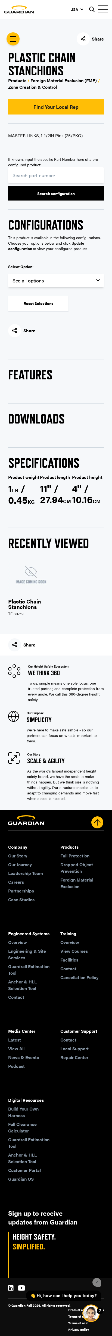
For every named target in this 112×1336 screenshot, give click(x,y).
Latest (14, 1040)
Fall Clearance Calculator (22, 1127)
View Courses (74, 951)
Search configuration (56, 193)
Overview (17, 942)
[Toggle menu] (103, 9)
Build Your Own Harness (23, 1112)
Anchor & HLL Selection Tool (22, 985)
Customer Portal (24, 1170)
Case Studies (21, 899)
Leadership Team (25, 873)
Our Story (17, 855)
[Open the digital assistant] (91, 1313)
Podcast (16, 1066)
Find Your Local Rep (56, 106)
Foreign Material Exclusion (76, 883)
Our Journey (20, 864)
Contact (16, 997)
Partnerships (21, 891)
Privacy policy (78, 1329)
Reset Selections (38, 303)
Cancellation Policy (79, 977)
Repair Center (74, 1057)
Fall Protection (74, 855)
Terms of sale (78, 1322)
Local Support (74, 1048)
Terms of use (78, 1316)
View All (16, 1048)
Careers (16, 882)
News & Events (23, 1057)
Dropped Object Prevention (76, 867)
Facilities (69, 960)
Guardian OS (21, 1179)
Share (98, 39)
